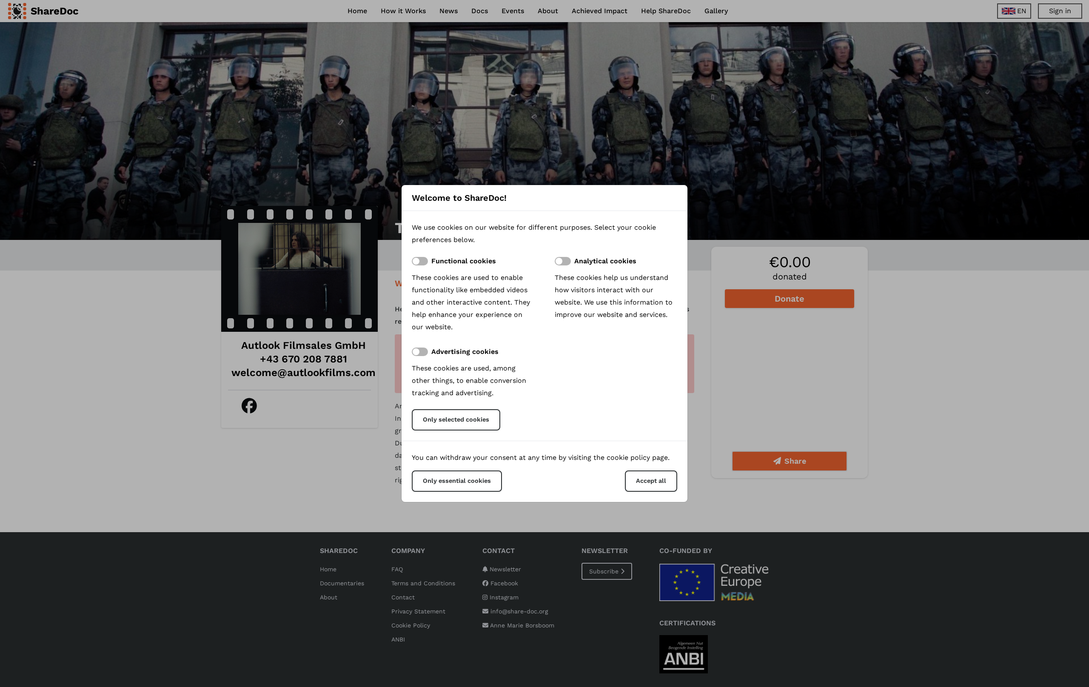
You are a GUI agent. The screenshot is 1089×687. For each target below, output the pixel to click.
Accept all (651, 480)
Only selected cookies (456, 419)
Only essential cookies (457, 480)
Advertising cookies (465, 352)
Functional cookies (463, 261)
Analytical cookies (605, 261)
